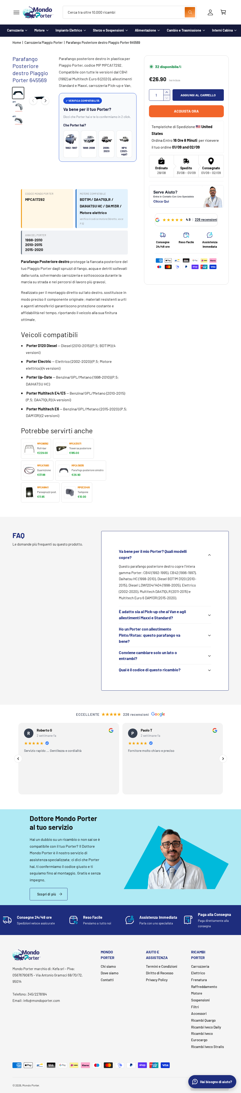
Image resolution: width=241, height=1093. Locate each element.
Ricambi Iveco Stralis (207, 1046)
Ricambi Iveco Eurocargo (202, 1036)
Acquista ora (186, 111)
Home (16, 42)
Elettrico (198, 973)
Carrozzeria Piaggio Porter (43, 42)
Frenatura (199, 980)
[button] (16, 12)
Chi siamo (108, 966)
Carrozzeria (15, 30)
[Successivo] (223, 759)
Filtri (195, 1007)
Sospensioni (200, 1000)
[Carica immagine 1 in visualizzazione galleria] (18, 93)
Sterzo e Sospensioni (108, 30)
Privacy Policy (157, 980)
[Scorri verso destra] (45, 101)
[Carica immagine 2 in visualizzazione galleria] (18, 107)
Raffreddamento (204, 986)
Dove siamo (109, 973)
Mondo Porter (30, 1085)
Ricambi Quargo (203, 1020)
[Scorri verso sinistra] (33, 101)
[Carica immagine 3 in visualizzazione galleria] (18, 120)
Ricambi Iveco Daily (206, 1027)
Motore (39, 30)
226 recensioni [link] (206, 220)
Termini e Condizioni (161, 966)
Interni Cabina (222, 30)
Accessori (199, 1013)
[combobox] (129, 12)
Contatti (107, 980)
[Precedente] (18, 759)
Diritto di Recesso (159, 973)
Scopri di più (46, 894)
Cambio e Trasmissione (184, 30)
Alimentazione (145, 30)
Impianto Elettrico (69, 30)
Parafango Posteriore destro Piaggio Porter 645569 (103, 42)
